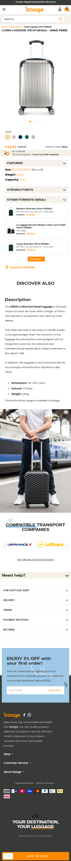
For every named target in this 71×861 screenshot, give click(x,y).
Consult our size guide (22, 267)
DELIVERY (9, 600)
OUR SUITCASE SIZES (16, 590)
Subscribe (55, 690)
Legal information (24, 783)
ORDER (7, 610)
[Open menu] (3, 9)
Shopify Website (43, 835)
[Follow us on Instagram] (29, 715)
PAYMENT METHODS (16, 619)
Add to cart (37, 856)
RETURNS (9, 629)
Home (4, 27)
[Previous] (5, 545)
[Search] (60, 19)
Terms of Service (45, 783)
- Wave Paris (57, 30)
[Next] (66, 545)
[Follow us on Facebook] (24, 715)
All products (15, 27)
